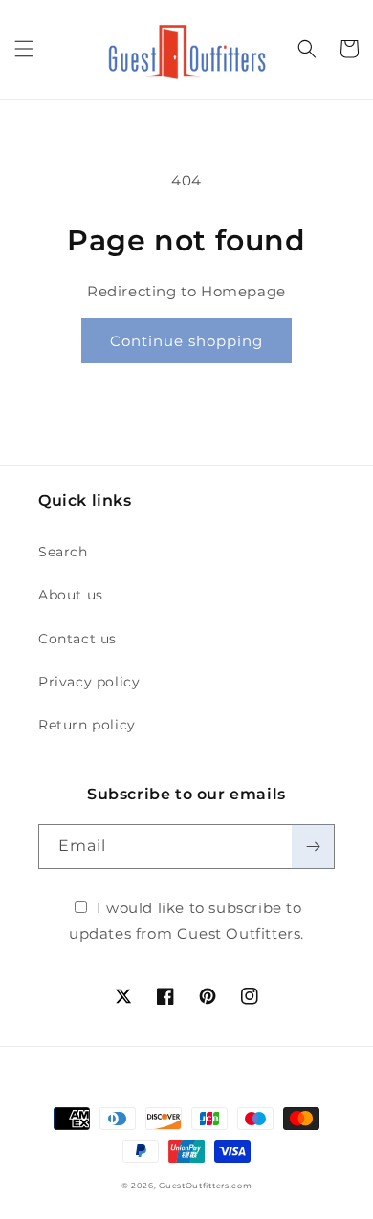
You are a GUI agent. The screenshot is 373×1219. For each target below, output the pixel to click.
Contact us (77, 638)
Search (63, 551)
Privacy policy (89, 681)
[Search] (307, 49)
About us (70, 594)
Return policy (87, 724)
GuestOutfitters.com (205, 1185)
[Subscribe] (313, 846)
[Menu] (24, 49)
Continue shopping (186, 341)
